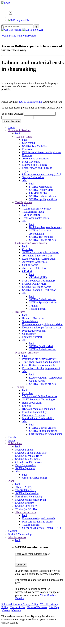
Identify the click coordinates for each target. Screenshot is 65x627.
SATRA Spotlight (25, 468)
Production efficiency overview (39, 358)
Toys (25, 171)
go (37, 26)
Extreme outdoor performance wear (41, 327)
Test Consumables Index (35, 217)
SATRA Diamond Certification (39, 289)
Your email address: (12, 113)
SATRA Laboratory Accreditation (40, 232)
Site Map (54, 607)
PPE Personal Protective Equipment (41, 152)
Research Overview (33, 318)
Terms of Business (37, 607)
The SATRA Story (25, 490)
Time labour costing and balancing (41, 361)
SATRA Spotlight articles (43, 199)
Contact (12, 530)
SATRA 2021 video (26, 505)
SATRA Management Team (30, 499)
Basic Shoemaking (25, 465)
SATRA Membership (30, 101)
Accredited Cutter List (34, 268)
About (11, 480)
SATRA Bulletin (24, 449)
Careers (6, 610)
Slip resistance (30, 321)
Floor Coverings (31, 161)
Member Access (17, 537)
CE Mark (27, 271)
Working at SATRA (26, 509)
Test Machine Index (33, 211)
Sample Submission (33, 177)
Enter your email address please (32, 553)
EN (20, 29)
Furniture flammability (34, 412)
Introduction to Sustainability (38, 418)
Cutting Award (30, 264)
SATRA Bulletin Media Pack (31, 452)
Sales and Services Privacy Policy (19, 604)
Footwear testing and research (38, 518)
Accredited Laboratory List (37, 255)
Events (12, 437)
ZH (41, 29)
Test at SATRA (23, 136)
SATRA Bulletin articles (42, 196)
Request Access (11, 121)
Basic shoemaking (32, 402)
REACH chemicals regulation (38, 408)
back (17, 133)
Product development (33, 330)
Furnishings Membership (28, 496)
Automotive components (35, 158)
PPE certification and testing (37, 521)
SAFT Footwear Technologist (38, 280)
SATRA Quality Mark (41, 189)
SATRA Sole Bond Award (36, 286)
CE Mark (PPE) (38, 192)
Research (20, 311)
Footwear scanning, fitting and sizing (42, 324)
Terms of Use (17, 607)
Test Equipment (23, 202)
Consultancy (29, 333)
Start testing (28, 142)
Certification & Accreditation (31, 243)
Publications (15, 443)
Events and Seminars (33, 415)
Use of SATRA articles (34, 477)
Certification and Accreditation (46, 433)
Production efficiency (27, 352)
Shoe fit (26, 405)
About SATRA (23, 487)
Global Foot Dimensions (28, 462)
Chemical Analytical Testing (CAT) (41, 174)
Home (11, 127)
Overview (27, 249)
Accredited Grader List (34, 261)
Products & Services (19, 130)
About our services (25, 512)
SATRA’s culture (24, 502)
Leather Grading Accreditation (38, 258)
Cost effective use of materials (38, 365)
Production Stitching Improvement (41, 368)
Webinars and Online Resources (18, 35)
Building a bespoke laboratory (45, 227)
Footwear (27, 149)
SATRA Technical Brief (28, 455)
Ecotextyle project (32, 336)
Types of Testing (31, 214)
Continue (21, 564)
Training (33, 305)
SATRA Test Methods (34, 145)
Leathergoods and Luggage (37, 167)
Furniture (27, 155)
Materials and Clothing (34, 164)
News (11, 440)
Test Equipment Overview (36, 208)
